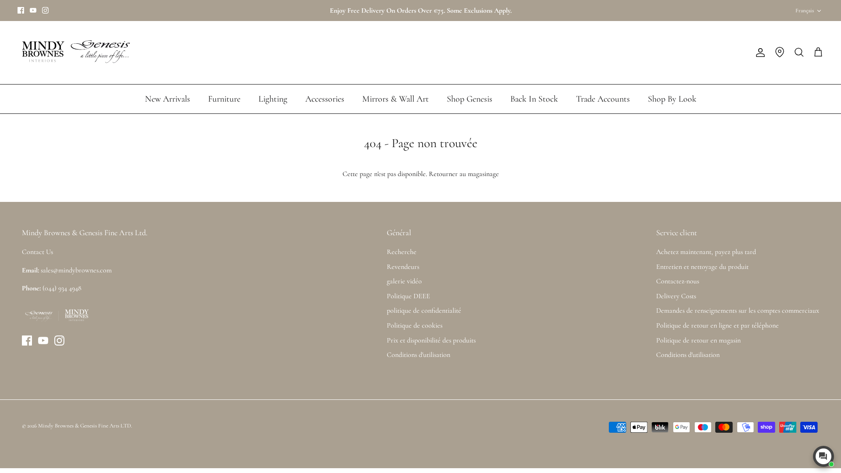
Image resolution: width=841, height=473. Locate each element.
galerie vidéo (404, 281)
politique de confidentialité (424, 310)
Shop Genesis (469, 99)
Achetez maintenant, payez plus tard (706, 251)
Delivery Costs (676, 296)
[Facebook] (21, 10)
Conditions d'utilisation (418, 354)
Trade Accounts (603, 99)
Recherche (402, 251)
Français (804, 10)
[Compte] (759, 52)
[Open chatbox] (823, 456)
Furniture (224, 99)
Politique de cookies (414, 325)
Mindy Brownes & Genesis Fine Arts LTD (84, 425)
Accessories (324, 99)
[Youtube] (33, 10)
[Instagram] (45, 10)
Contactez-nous (677, 281)
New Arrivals (167, 99)
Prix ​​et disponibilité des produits (431, 340)
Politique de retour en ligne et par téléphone (717, 325)
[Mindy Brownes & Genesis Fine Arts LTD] (74, 52)
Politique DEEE (408, 296)
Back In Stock (534, 99)
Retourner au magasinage (464, 173)
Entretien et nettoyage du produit (702, 266)
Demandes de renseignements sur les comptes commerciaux (737, 310)
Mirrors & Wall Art (395, 99)
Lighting (272, 99)
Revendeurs (403, 266)
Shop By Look (672, 99)
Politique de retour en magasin (698, 340)
